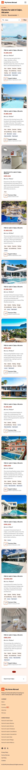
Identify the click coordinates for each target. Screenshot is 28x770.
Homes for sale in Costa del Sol (8, 734)
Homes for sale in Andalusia (8, 728)
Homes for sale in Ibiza (6, 737)
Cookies (3, 760)
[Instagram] (5, 748)
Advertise (3, 710)
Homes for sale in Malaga (7, 739)
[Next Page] (14, 672)
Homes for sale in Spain (7, 720)
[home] (14, 35)
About (2, 701)
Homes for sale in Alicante (7, 723)
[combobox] (11, 20)
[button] (25, 2)
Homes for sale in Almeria (7, 726)
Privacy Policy (4, 752)
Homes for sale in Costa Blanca (9, 731)
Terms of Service (5, 755)
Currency (3, 707)
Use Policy (3, 757)
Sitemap (3, 712)
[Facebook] (2, 748)
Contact (3, 704)
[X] (8, 748)
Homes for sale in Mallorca (7, 742)
